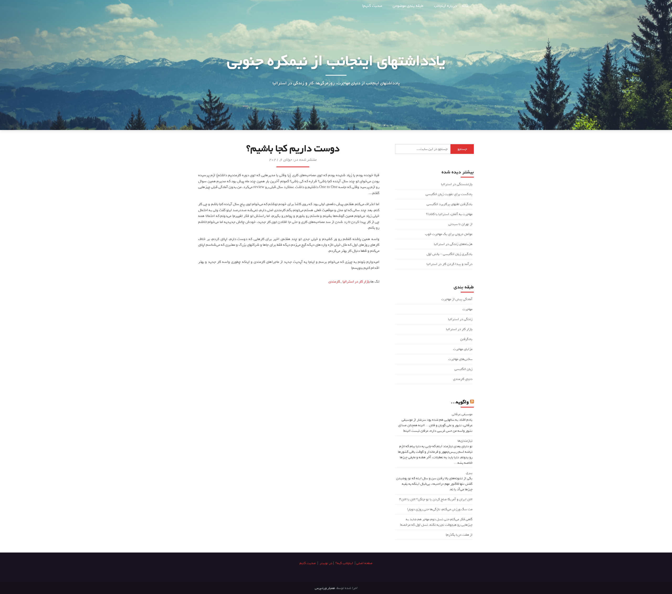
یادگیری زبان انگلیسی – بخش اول (449, 254)
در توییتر (326, 563)
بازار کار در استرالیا (356, 282)
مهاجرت (467, 309)
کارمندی (334, 282)
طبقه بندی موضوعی (408, 6)
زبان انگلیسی (463, 369)
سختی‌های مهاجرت (460, 359)
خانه (465, 6)
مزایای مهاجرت (462, 349)
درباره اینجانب (445, 6)
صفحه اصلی (364, 563)
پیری (469, 473)
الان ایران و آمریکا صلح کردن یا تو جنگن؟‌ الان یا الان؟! (435, 499)
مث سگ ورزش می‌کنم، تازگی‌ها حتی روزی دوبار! (439, 509)
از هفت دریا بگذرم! (459, 535)
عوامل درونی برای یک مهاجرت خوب (448, 234)
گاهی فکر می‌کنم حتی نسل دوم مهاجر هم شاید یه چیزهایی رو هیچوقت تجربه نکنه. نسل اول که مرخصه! (436, 522)
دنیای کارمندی (462, 379)
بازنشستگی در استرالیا (456, 184)
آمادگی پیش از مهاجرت (456, 299)
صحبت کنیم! (372, 6)
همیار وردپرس (325, 588)
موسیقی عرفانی (462, 414)
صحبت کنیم (308, 563)
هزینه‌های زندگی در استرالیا (453, 244)
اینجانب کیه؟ (344, 563)
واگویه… (460, 402)
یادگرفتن (466, 339)
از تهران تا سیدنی (460, 224)
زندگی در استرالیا (460, 319)
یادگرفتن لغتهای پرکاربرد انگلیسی (449, 204)
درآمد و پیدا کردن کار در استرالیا (449, 264)
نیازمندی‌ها (465, 441)
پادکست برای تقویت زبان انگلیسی (449, 194)
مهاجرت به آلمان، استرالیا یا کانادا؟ (449, 214)
